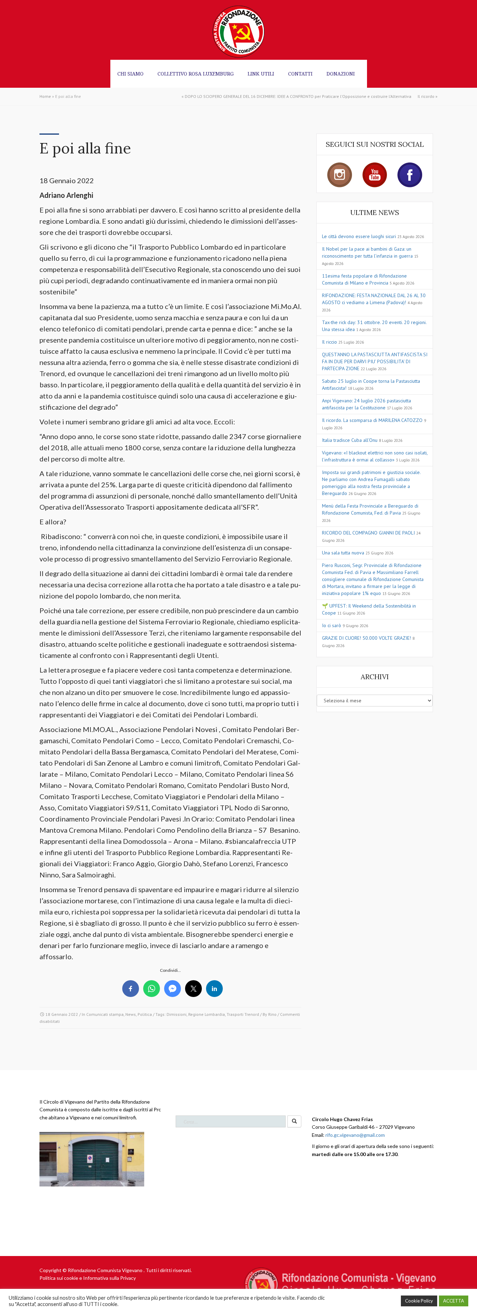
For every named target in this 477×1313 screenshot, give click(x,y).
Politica (145, 1014)
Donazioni (340, 73)
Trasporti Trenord (243, 1014)
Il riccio (329, 342)
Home (45, 96)
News (130, 1014)
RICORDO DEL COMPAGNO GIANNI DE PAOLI (368, 533)
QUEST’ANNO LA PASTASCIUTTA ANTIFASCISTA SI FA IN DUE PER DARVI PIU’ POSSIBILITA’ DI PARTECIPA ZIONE (374, 361)
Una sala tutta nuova (343, 553)
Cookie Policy (419, 1301)
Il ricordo (426, 96)
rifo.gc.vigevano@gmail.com (355, 1135)
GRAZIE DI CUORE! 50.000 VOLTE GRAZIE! (366, 638)
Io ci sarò (331, 625)
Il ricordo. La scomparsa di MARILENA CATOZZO (372, 420)
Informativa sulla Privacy (109, 1278)
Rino (272, 1014)
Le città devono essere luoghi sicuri (359, 236)
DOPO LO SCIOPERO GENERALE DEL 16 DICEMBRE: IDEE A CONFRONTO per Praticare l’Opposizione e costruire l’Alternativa (298, 96)
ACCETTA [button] (453, 1301)
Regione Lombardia (206, 1014)
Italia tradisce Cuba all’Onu (349, 440)
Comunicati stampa (105, 1014)
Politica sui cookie (58, 1278)
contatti (300, 73)
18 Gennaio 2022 (61, 1014)
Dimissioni (176, 1014)
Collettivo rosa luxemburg (195, 73)
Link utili (261, 73)
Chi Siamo (130, 73)
